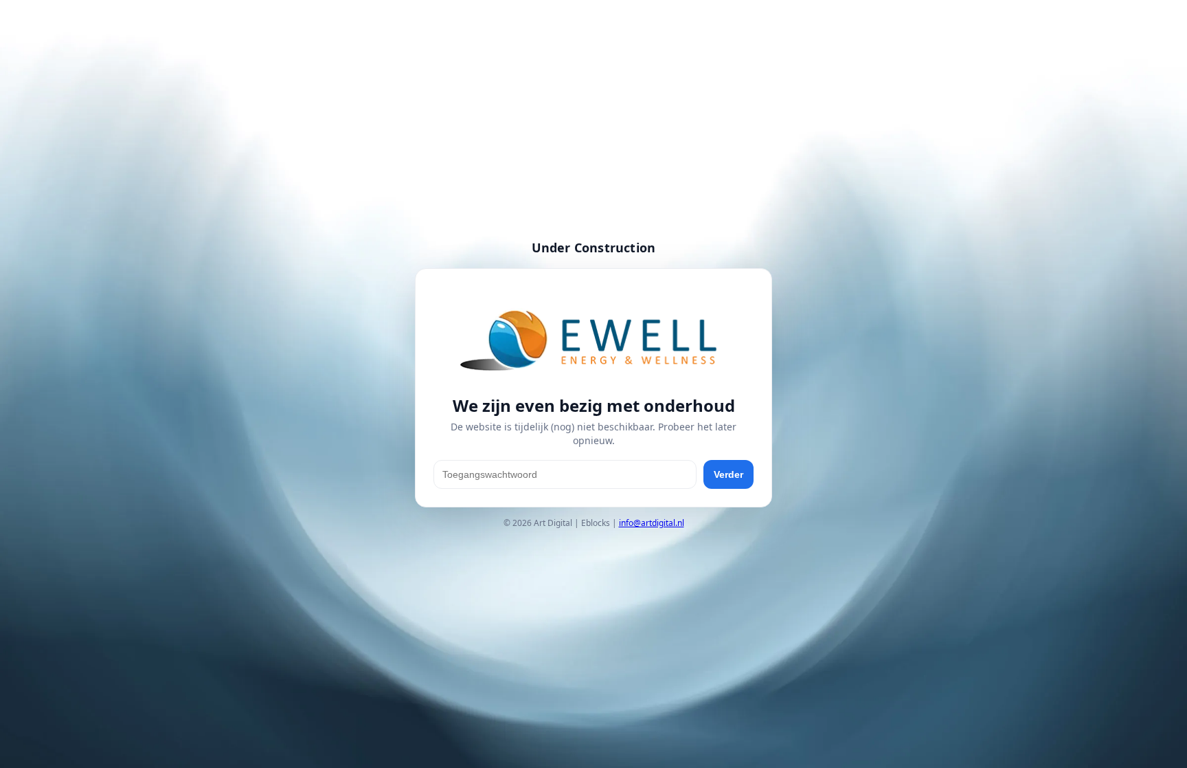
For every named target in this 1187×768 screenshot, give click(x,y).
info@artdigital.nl (651, 523)
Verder (728, 474)
